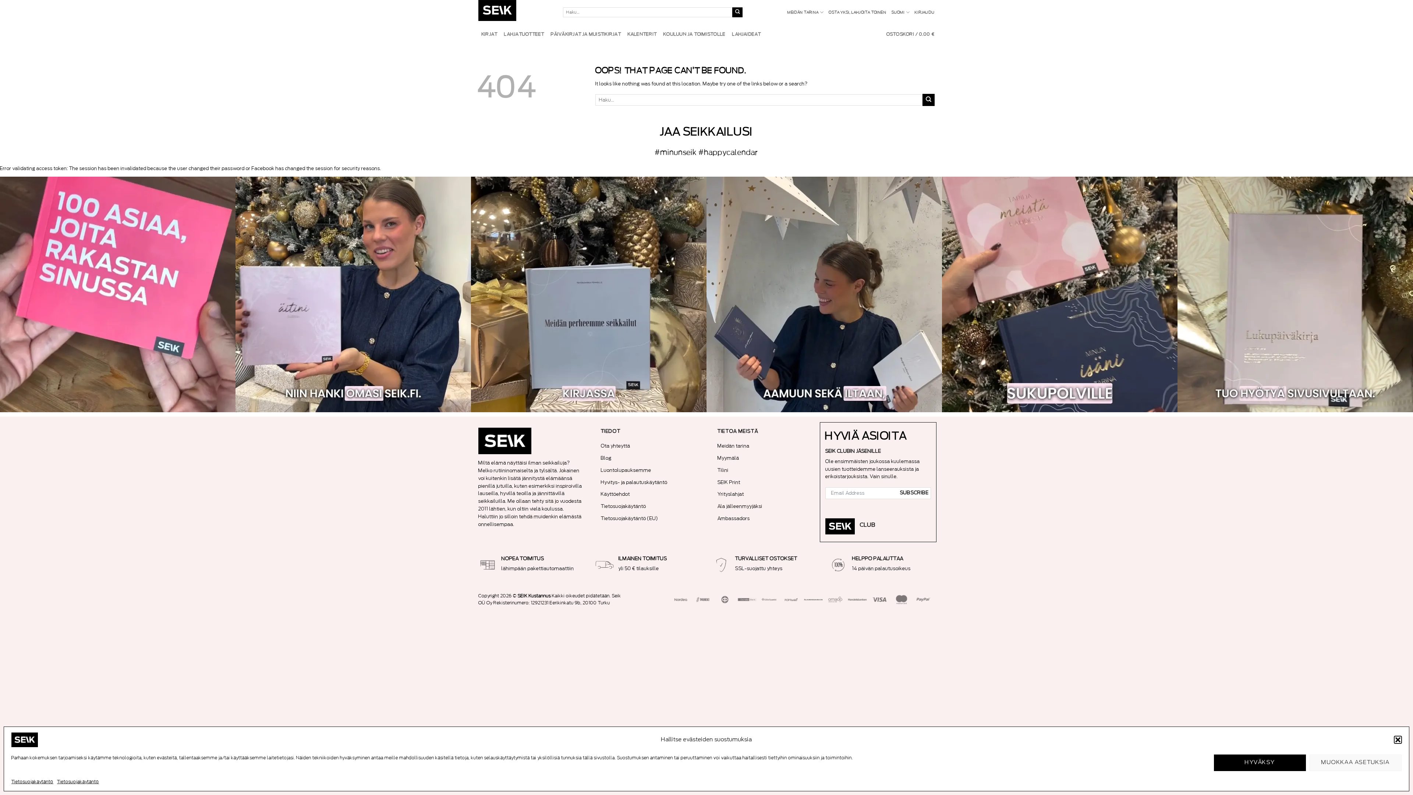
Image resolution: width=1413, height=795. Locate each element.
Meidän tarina (803, 12)
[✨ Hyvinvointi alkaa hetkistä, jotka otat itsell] (824, 294)
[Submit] (737, 12)
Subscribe (914, 493)
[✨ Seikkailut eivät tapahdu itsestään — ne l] (588, 294)
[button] (1398, 739)
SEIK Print (729, 482)
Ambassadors (734, 518)
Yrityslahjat (731, 494)
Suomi (898, 12)
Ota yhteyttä (615, 446)
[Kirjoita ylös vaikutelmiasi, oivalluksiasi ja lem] (1295, 294)
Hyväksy (1260, 762)
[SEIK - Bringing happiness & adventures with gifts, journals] (515, 12)
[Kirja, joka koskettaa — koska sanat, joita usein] (118, 294)
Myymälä (728, 458)
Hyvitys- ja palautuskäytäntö (634, 482)
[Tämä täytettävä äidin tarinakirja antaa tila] (353, 294)
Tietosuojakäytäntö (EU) (629, 518)
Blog (606, 458)
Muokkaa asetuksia (1355, 762)
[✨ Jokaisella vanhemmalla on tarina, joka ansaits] (1060, 294)
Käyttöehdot (615, 494)
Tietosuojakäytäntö (32, 782)
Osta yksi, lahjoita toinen (857, 12)
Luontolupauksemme (626, 470)
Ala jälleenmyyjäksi (740, 506)
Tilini (723, 470)
